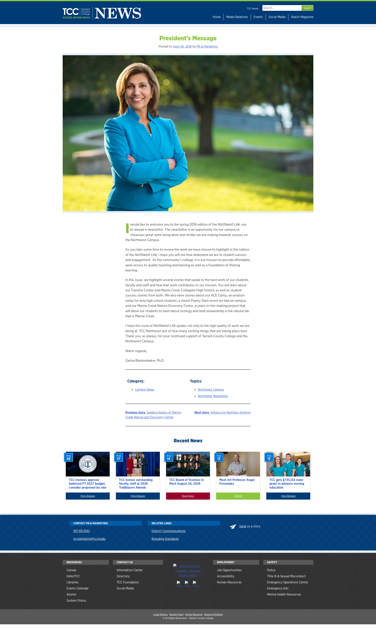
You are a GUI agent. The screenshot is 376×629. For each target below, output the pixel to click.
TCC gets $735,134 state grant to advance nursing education (286, 483)
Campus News (144, 390)
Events (258, 17)
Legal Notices (160, 614)
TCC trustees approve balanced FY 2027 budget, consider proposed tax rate (87, 483)
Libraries (72, 582)
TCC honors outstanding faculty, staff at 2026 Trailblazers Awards (136, 483)
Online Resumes (193, 614)
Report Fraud (176, 614)
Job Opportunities (229, 570)
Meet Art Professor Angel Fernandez (237, 482)
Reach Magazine (302, 17)
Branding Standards (165, 539)
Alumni (71, 594)
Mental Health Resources (284, 594)
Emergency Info (277, 588)
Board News (188, 496)
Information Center (130, 570)
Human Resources (229, 582)
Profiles (238, 496)
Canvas (71, 570)
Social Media (277, 17)
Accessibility (225, 576)
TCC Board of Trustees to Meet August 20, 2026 (186, 482)
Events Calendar (78, 588)
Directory (123, 576)
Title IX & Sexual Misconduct (286, 576)
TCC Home (252, 8)
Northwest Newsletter (213, 396)
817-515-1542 (81, 531)
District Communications (169, 531)
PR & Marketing (207, 46)
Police (271, 570)
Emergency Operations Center (287, 582)
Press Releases (87, 496)
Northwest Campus (211, 390)
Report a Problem (213, 614)
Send (242, 526)
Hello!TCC (73, 576)
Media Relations (237, 17)
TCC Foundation (128, 582)
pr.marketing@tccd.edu (89, 539)
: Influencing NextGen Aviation (222, 412)
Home (217, 17)
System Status (76, 600)
